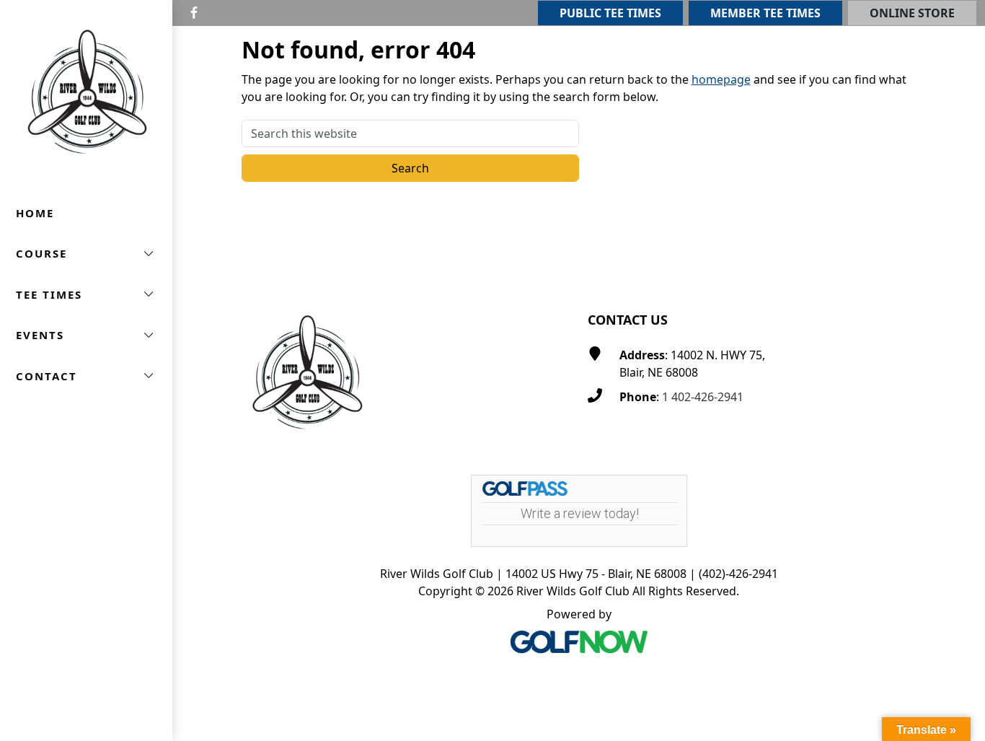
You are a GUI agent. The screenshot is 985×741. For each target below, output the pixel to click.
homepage (721, 79)
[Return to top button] (957, 252)
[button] (86, 253)
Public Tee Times (610, 13)
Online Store (912, 13)
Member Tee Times (765, 13)
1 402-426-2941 (702, 397)
